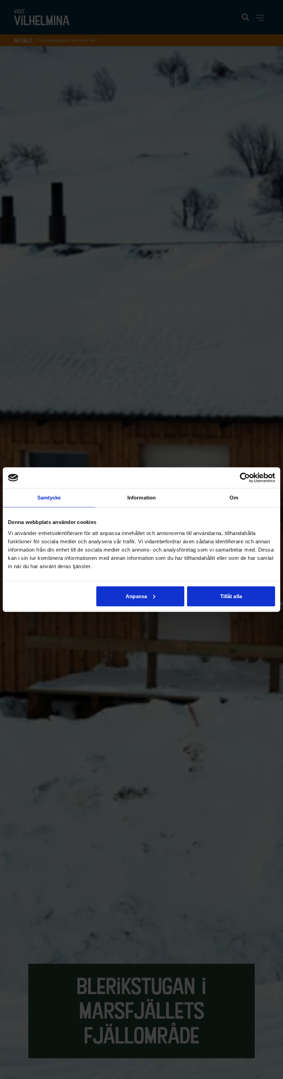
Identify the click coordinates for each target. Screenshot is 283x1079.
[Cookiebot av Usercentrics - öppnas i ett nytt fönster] (245, 478)
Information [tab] (141, 498)
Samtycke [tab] (49, 498)
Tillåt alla (231, 596)
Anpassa (136, 596)
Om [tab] (234, 498)
